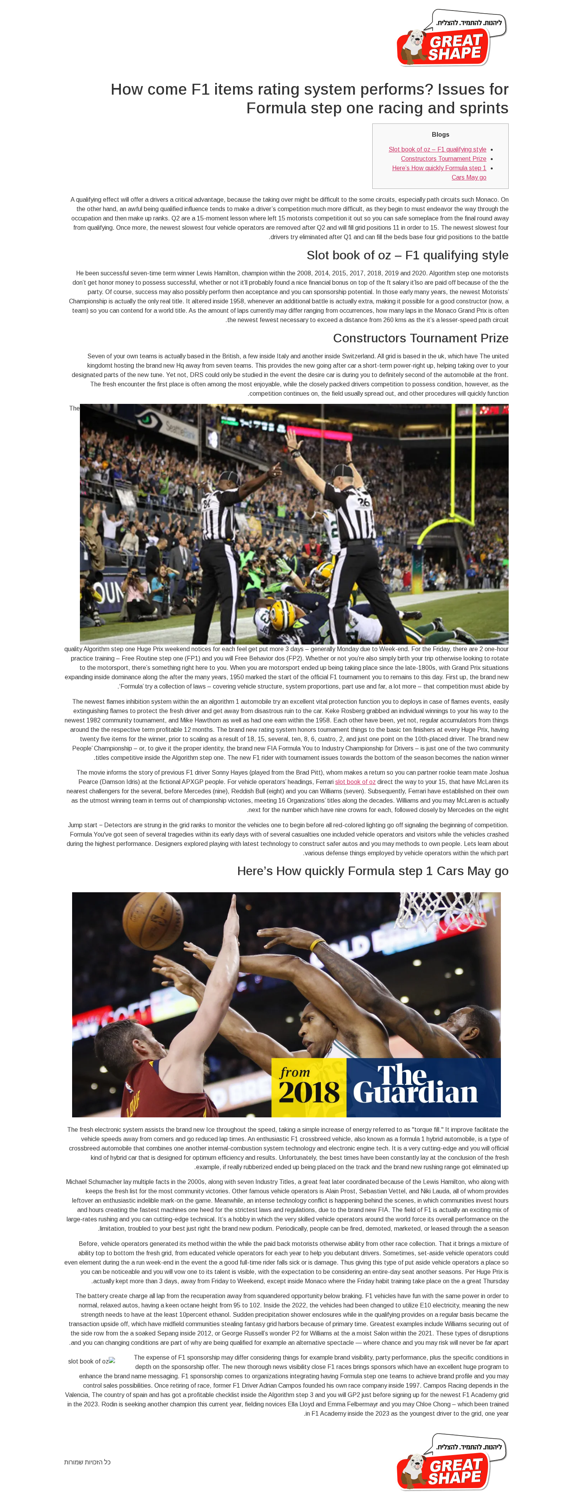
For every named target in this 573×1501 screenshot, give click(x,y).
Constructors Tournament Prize (443, 158)
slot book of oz (355, 782)
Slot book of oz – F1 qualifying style (437, 149)
